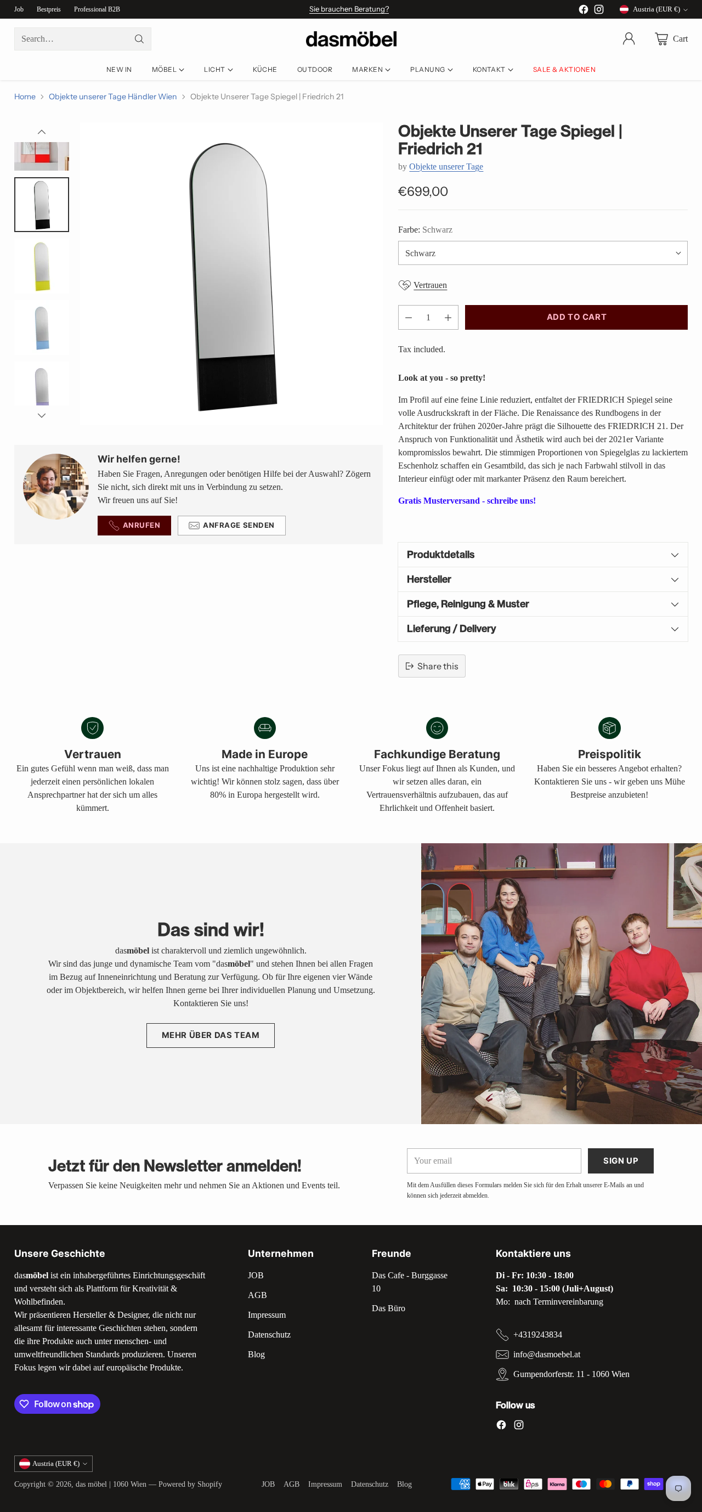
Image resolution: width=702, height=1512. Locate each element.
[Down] (41, 415)
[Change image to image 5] (41, 204)
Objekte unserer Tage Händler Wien (113, 96)
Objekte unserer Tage (446, 166)
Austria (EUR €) (656, 9)
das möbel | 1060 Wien (111, 1484)
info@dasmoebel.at (546, 1354)
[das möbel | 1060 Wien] (351, 39)
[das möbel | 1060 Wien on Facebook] (583, 11)
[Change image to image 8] (41, 389)
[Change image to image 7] (41, 327)
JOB (256, 1275)
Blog (256, 1354)
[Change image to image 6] (41, 266)
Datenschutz (269, 1334)
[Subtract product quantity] (408, 317)
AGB (257, 1295)
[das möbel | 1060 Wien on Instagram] (598, 11)
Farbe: (425, 229)
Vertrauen (430, 285)
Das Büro (388, 1308)
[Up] (41, 132)
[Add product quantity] (448, 317)
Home (25, 96)
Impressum (267, 1314)
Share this (437, 666)
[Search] (139, 38)
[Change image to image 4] (41, 143)
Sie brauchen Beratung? (349, 8)
